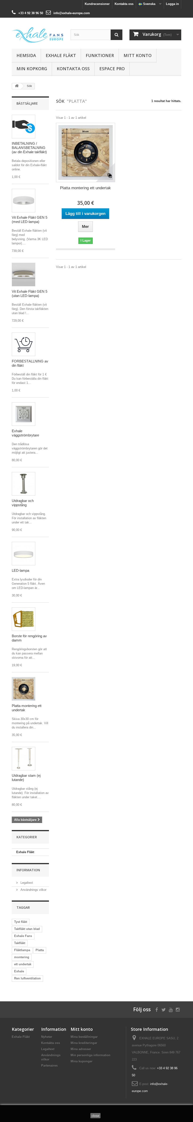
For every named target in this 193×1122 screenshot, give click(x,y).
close (95, 1116)
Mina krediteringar (84, 1043)
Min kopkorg (31, 68)
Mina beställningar (84, 1037)
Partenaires (49, 1065)
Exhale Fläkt (61, 55)
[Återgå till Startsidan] (16, 86)
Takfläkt (19, 943)
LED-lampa (20, 570)
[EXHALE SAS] (38, 35)
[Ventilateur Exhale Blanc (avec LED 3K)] (23, 200)
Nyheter (46, 1037)
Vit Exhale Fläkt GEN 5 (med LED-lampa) (29, 219)
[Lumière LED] (23, 553)
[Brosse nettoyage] (23, 619)
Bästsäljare (27, 103)
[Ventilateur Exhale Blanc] (23, 274)
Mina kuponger (81, 1061)
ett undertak (22, 964)
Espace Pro (112, 68)
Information (28, 870)
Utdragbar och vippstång (23, 503)
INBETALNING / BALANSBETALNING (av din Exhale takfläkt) (29, 147)
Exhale (19, 971)
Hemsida (26, 55)
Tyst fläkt (20, 922)
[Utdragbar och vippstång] (23, 758)
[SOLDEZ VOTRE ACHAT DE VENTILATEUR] (23, 126)
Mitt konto (138, 55)
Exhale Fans (23, 936)
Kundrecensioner (97, 4)
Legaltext (26, 882)
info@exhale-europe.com (71, 13)
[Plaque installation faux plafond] (23, 689)
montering (21, 957)
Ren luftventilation (27, 978)
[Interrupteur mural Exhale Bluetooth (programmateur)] (23, 414)
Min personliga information (90, 1055)
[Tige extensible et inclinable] (23, 484)
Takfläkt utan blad (27, 929)
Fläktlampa (22, 950)
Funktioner (100, 55)
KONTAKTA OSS (73, 68)
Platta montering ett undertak (85, 188)
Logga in (172, 4)
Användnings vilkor (33, 890)
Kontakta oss (124, 4)
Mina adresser (81, 1049)
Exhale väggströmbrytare (25, 433)
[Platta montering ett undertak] (85, 152)
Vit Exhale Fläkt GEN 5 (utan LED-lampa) (29, 293)
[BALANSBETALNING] (23, 344)
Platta (40, 950)
